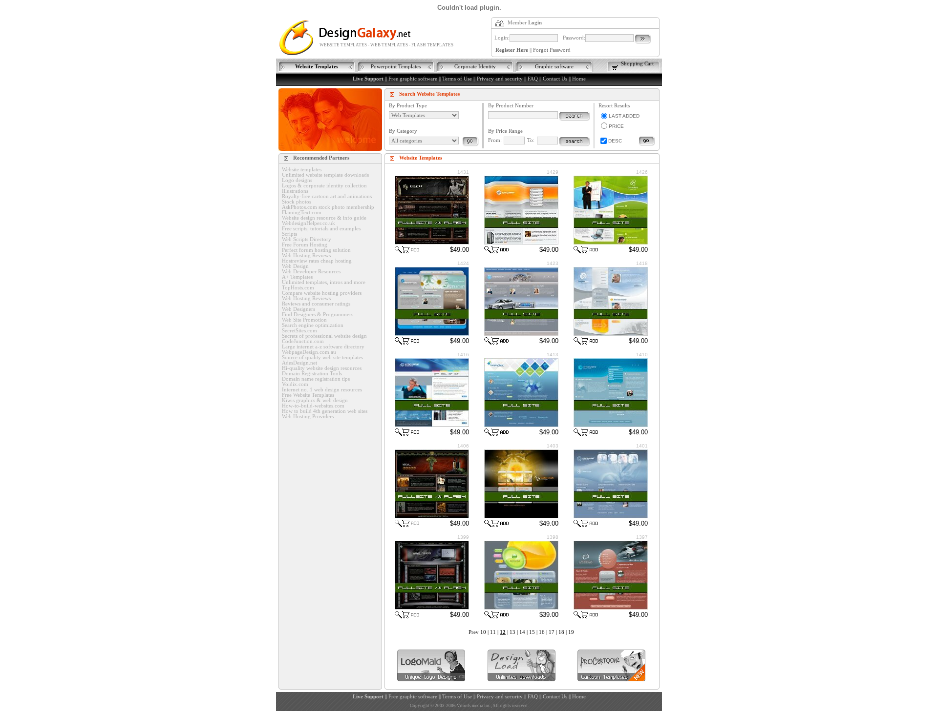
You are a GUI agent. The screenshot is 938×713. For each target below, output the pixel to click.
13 (512, 632)
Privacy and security (500, 78)
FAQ (533, 78)
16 (542, 632)
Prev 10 (477, 632)
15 (532, 632)
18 (561, 632)
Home (579, 78)
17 (551, 632)
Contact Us (555, 78)
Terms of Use (457, 78)
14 (522, 632)
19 (571, 632)
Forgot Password (552, 50)
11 (493, 632)
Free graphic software (412, 78)
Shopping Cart (637, 63)
